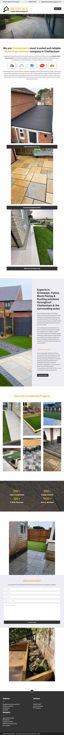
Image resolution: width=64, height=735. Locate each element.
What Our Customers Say (10, 723)
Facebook (38, 708)
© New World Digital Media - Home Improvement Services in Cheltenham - (21, 733)
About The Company (8, 718)
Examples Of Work (8, 721)
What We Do (6, 720)
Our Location (6, 725)
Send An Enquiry (42, 375)
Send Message (32, 622)
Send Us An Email (38, 706)
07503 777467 (37, 704)
